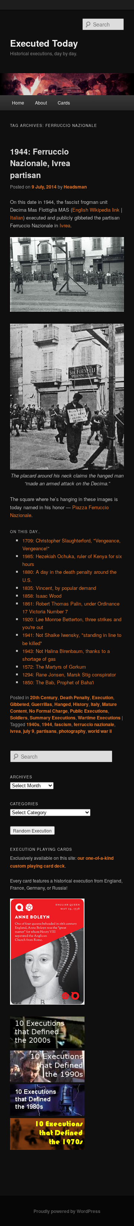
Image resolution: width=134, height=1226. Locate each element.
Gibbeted (19, 704)
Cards (64, 102)
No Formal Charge (48, 710)
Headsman (75, 186)
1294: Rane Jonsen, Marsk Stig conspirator (69, 674)
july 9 (28, 731)
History (81, 704)
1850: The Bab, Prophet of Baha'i (58, 682)
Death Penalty (75, 697)
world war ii (100, 731)
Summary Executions (53, 717)
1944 (47, 724)
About (41, 102)
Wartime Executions (99, 717)
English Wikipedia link (95, 209)
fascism (62, 724)
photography (72, 731)
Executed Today (44, 43)
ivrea (15, 731)
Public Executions (89, 710)
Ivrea (65, 225)
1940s (32, 724)
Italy (95, 704)
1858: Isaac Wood (41, 595)
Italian (16, 217)
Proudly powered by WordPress (67, 1211)
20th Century (44, 697)
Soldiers (19, 717)
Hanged (62, 704)
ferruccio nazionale (94, 724)
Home (18, 102)
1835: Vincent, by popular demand (59, 587)
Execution (102, 697)
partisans (46, 731)
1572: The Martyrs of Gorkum (54, 666)
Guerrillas (41, 704)
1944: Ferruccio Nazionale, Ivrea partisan (40, 163)
